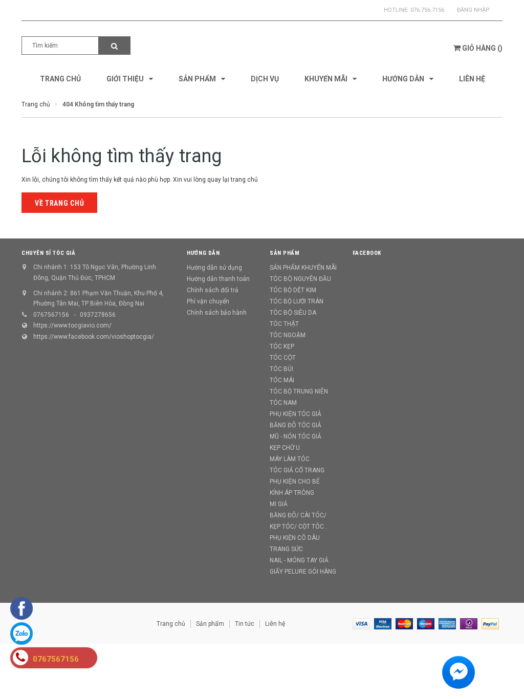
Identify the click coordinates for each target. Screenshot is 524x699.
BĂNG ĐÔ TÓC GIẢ (295, 425)
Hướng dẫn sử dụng (214, 267)
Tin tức (244, 623)
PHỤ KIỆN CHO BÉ (295, 481)
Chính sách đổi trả (212, 290)
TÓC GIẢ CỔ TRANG (297, 470)
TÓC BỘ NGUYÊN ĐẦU (300, 278)
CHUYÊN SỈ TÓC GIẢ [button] (48, 253)
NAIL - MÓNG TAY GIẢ (299, 560)
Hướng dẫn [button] (203, 253)
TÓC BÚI (281, 369)
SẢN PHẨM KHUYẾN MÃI (303, 267)
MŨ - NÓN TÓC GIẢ (295, 436)
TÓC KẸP (282, 346)
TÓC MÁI (282, 380)
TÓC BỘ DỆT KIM (293, 290)
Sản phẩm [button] (284, 253)
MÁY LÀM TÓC (290, 459)
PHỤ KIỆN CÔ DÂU (295, 537)
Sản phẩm (210, 623)
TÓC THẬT (284, 323)
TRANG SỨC (286, 549)
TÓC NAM (283, 402)
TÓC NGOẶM (287, 335)
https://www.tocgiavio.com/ (72, 325)
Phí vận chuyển (208, 301)
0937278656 (98, 314)
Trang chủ (171, 623)
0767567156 (51, 314)
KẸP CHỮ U (285, 447)
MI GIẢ (279, 504)
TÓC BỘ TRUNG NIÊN (299, 391)
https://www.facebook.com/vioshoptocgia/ (93, 336)
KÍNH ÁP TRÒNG (292, 492)
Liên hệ (275, 623)
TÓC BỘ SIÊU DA (293, 312)
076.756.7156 (427, 10)
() (482, 48)
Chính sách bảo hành (217, 312)
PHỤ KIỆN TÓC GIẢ (295, 414)
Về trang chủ (59, 203)
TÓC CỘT (283, 357)
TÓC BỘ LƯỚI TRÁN (296, 301)
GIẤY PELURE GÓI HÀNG (303, 571)
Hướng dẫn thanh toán (218, 278)
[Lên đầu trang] (501, 668)
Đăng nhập (473, 10)
